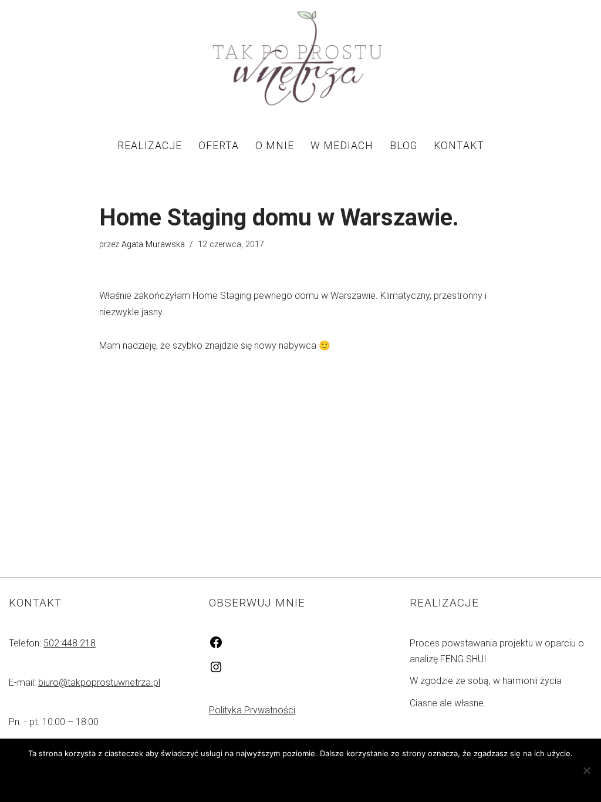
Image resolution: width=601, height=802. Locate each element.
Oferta (218, 145)
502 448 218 (69, 643)
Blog (403, 145)
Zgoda (246, 777)
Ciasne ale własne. (448, 703)
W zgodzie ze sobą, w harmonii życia (486, 680)
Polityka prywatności (330, 777)
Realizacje (149, 145)
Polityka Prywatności (252, 710)
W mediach (341, 145)
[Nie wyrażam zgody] (586, 770)
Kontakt (459, 145)
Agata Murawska (153, 245)
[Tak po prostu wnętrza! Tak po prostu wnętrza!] (300, 60)
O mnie (274, 145)
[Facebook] (216, 646)
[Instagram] (216, 670)
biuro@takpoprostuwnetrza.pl (99, 682)
